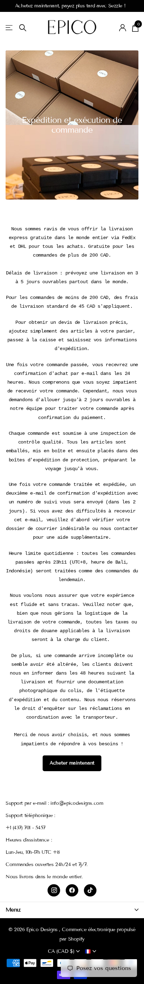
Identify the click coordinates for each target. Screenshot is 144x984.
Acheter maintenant (72, 763)
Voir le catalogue (10, 28)
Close (72, 909)
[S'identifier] (123, 27)
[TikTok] (90, 890)
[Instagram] (54, 890)
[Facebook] (72, 890)
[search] (22, 28)
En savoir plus (120, 6)
